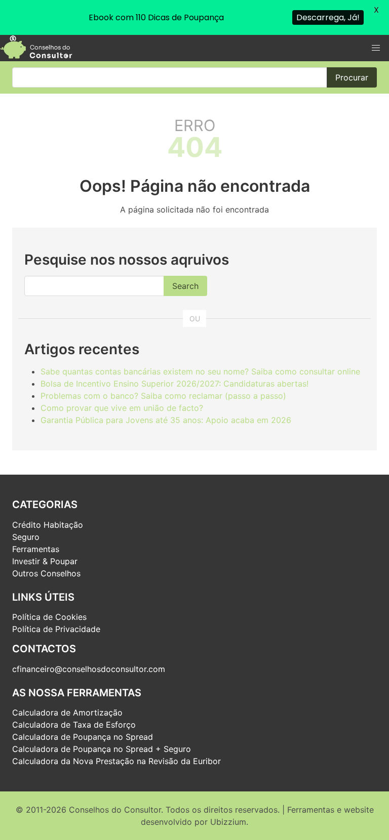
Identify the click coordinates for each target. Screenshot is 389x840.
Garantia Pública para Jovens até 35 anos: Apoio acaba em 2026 (166, 420)
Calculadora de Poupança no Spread (82, 737)
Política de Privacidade (56, 629)
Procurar (351, 77)
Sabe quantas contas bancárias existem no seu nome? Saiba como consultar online (200, 371)
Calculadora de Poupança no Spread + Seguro (101, 749)
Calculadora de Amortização (67, 712)
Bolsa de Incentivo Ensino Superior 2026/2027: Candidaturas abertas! (174, 384)
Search (185, 286)
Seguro (26, 537)
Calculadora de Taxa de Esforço (74, 725)
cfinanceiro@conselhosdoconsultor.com (88, 669)
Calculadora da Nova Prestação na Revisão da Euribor (116, 761)
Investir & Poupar (44, 561)
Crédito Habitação (47, 525)
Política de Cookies (49, 617)
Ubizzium (228, 822)
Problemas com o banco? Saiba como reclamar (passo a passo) (163, 396)
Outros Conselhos (46, 573)
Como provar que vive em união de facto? (122, 408)
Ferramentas (35, 549)
